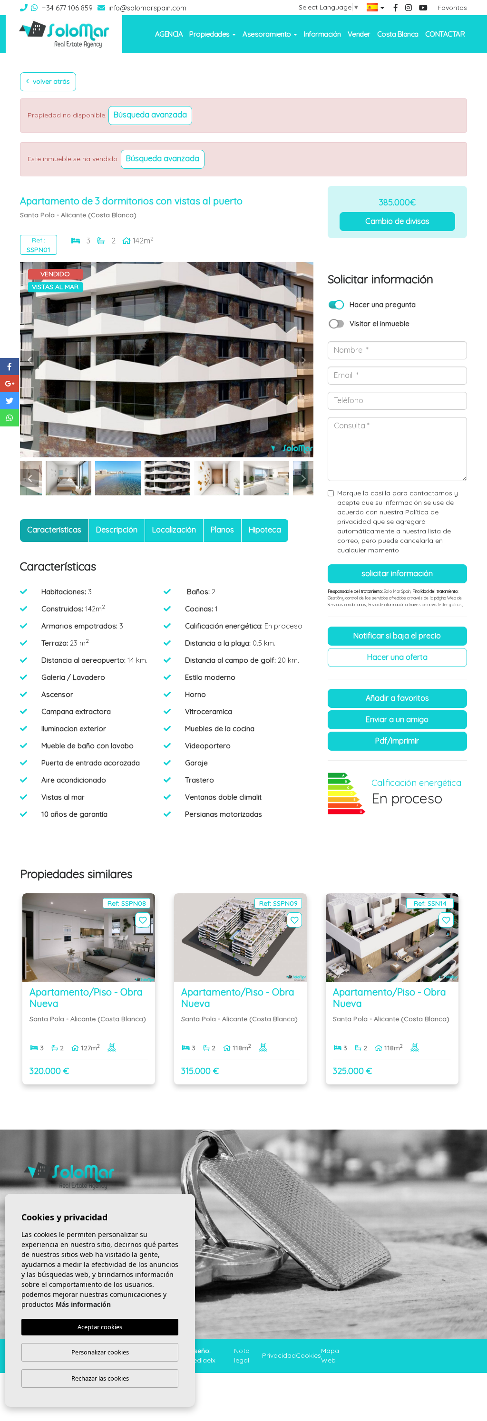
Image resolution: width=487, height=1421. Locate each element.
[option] (166, 359)
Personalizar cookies (100, 1352)
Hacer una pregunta (383, 304)
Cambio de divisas (397, 221)
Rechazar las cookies (100, 1378)
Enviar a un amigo (397, 719)
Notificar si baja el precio (397, 635)
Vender (359, 34)
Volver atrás (50, 81)
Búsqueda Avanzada (150, 114)
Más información (83, 1304)
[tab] (54, 530)
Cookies (308, 1355)
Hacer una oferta (397, 657)
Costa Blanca (398, 34)
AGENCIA (169, 34)
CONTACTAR (445, 34)
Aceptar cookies (100, 1327)
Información (322, 34)
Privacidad (279, 1355)
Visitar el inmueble (379, 323)
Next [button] (303, 359)
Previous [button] (29, 359)
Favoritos (452, 7)
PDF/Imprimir (397, 740)
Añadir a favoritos (397, 698)
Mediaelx (201, 1360)
